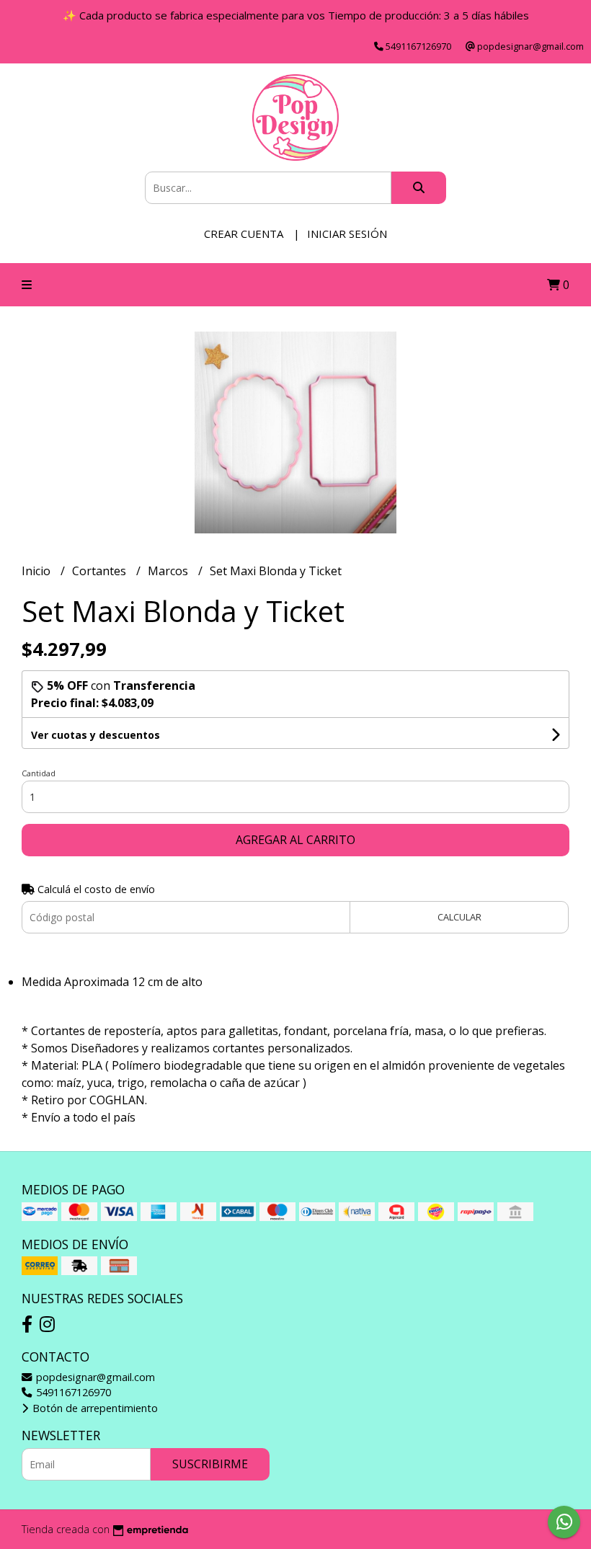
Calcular (459, 916)
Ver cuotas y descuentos (95, 735)
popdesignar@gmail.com (94, 1377)
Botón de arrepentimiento (94, 1408)
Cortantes (100, 571)
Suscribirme (210, 1464)
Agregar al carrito (295, 840)
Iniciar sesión (347, 233)
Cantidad (38, 773)
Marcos (169, 571)
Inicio (37, 571)
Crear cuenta (243, 233)
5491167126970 (72, 1392)
